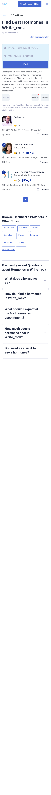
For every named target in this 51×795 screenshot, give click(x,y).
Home (4, 15)
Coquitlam (8, 235)
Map (46, 97)
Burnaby (23, 228)
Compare (44, 134)
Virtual (6, 97)
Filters (35, 97)
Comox (35, 228)
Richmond (8, 242)
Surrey (21, 242)
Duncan (21, 235)
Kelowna (34, 235)
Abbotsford (9, 228)
